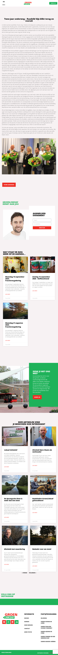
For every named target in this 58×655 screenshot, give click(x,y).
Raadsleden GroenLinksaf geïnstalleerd (42, 500)
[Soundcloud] (17, 622)
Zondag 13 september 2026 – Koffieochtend (41, 278)
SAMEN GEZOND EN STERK (46, 632)
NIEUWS (26, 618)
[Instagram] (8, 622)
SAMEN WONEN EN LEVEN (46, 622)
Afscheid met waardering (14, 549)
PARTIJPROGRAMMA (48, 614)
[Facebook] (4, 622)
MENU (3, 4)
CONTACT (27, 628)
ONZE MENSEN (28, 625)
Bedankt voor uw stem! (41, 549)
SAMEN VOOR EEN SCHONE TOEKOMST (46, 627)
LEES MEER (7, 294)
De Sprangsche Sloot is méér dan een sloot (13, 500)
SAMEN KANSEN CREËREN (48, 641)
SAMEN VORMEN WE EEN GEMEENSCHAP (48, 637)
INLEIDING (44, 618)
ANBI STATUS (28, 632)
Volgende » (32, 573)
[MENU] (4, 2)
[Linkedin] (12, 622)
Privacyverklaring (6, 652)
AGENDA (26, 621)
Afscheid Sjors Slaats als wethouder (42, 451)
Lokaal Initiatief (10, 450)
